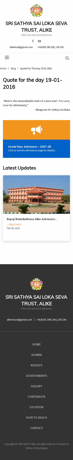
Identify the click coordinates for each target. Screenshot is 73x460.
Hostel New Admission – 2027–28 (29, 146)
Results (36, 365)
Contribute (36, 396)
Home (36, 344)
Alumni (36, 355)
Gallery (36, 386)
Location (36, 407)
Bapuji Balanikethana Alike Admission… (32, 219)
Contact (36, 428)
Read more (15, 224)
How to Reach (36, 417)
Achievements (36, 375)
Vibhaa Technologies (36, 448)
